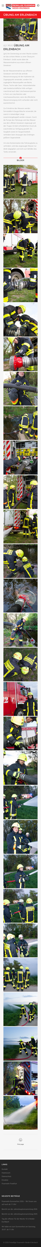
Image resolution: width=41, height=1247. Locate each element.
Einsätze (5, 1180)
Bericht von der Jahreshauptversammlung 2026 (19, 1209)
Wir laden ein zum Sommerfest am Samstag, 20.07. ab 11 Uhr (18, 1228)
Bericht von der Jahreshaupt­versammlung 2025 (19, 1214)
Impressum (6, 1173)
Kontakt (5, 1169)
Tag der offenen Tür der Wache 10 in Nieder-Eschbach (18, 1220)
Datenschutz (6, 1176)
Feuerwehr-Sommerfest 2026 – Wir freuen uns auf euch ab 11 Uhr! (19, 1202)
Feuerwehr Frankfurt (9, 1184)
